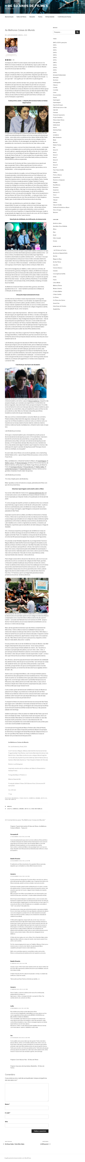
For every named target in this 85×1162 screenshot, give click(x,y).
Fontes (40, 16)
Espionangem (57, 102)
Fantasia (55, 112)
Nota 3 (55, 162)
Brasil (16, 798)
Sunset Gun (56, 303)
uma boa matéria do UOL (36, 493)
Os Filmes (56, 297)
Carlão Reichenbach (11, 469)
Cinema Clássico (57, 268)
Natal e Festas (57, 145)
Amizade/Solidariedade (59, 75)
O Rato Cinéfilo (57, 294)
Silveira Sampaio (22, 463)
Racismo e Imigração (59, 180)
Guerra (55, 127)
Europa (55, 241)
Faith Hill (55, 110)
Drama (38, 798)
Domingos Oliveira (16, 467)
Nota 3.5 (44, 798)
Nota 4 (55, 167)
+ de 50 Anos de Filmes (26, 6)
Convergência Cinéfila (59, 273)
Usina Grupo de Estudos (59, 306)
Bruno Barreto (29, 467)
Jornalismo (56, 135)
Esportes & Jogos (58, 105)
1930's (55, 50)
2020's (55, 72)
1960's (55, 57)
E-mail (7, 1113)
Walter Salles (40, 467)
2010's (26, 798)
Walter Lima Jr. (9, 463)
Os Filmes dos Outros (59, 300)
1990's (55, 65)
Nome (7, 1104)
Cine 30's (55, 265)
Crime (54, 92)
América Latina (57, 223)
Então (54, 276)
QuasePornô (56, 177)
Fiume (55, 279)
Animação (56, 77)
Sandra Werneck (25, 469)
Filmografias (56, 122)
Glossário (32, 16)
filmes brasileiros (33, 401)
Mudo (54, 140)
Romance (55, 187)
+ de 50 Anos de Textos (64, 16)
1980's (55, 62)
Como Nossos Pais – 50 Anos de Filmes (27, 1059)
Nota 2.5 (55, 160)
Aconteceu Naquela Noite (60, 253)
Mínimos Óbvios (57, 285)
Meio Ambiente (57, 137)
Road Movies (56, 185)
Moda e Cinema (57, 288)
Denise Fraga (9, 157)
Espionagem (56, 100)
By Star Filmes (57, 262)
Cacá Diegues (42, 461)
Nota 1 (55, 152)
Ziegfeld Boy (56, 309)
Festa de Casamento (59, 115)
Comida (55, 87)
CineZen (55, 270)
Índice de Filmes (21, 16)
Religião (55, 182)
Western (55, 212)
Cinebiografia (56, 82)
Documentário (57, 95)
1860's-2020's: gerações (60, 42)
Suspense (56, 190)
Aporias (55, 256)
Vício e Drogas (57, 210)
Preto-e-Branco (57, 175)
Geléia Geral (56, 125)
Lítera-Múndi (56, 282)
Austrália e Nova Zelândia (60, 226)
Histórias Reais (57, 130)
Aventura (55, 80)
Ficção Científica (57, 117)
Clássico (55, 85)
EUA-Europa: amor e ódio (60, 107)
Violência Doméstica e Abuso (61, 207)
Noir (54, 147)
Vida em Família (10, 799)
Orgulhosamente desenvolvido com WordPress (17, 1158)
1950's (55, 55)
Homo (54, 132)
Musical (55, 142)
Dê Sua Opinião (49, 16)
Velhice (55, 202)
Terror (54, 195)
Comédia (32, 798)
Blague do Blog (57, 259)
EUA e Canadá (57, 238)
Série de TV (56, 192)
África (54, 229)
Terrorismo (56, 197)
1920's (55, 47)
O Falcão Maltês (57, 291)
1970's (55, 60)
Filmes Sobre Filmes (58, 120)
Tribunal (55, 200)
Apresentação (9, 16)
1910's (54, 45)
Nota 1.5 (55, 155)
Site (6, 1121)
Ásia (54, 232)
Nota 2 (55, 157)
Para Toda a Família (58, 170)
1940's (55, 52)
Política (55, 172)
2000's (55, 67)
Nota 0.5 (55, 150)
